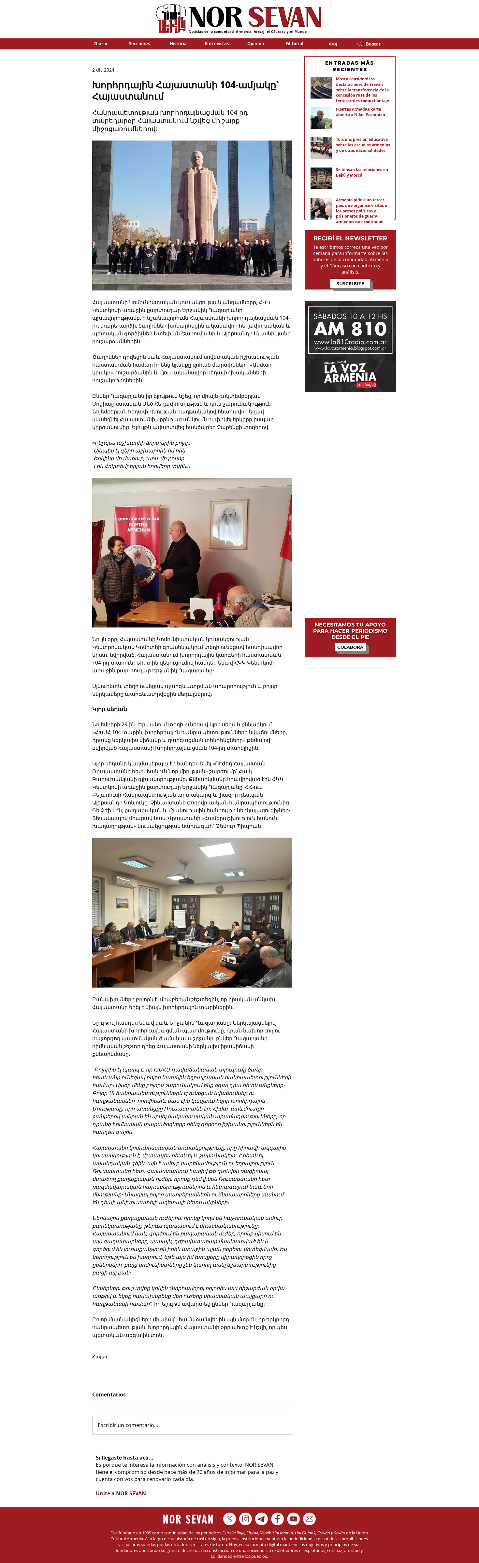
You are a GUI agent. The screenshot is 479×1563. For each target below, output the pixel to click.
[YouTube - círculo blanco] (293, 1519)
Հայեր (99, 1357)
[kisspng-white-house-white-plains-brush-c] (309, 1519)
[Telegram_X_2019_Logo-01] (261, 1519)
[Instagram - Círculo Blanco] (245, 1519)
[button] (139, 43)
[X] (229, 1519)
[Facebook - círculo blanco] (277, 1519)
